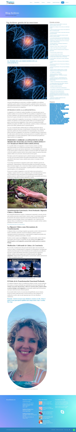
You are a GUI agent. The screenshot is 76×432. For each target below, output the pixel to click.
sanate (51, 121)
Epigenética (32, 64)
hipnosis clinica (52, 110)
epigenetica (58, 107)
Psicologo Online (59, 119)
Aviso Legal (66, 429)
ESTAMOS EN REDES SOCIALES (56, 86)
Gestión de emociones (38, 64)
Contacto (66, 2)
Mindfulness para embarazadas (55, 114)
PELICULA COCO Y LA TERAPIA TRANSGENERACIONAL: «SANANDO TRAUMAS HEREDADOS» (58, 75)
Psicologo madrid (52, 119)
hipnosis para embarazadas (54, 111)
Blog (62, 2)
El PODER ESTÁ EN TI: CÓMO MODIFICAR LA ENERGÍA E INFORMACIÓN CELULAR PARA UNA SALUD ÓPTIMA (58, 79)
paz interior (59, 115)
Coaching (48, 2)
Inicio (31, 2)
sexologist (67, 121)
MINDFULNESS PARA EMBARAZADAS (57, 91)
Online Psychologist (53, 115)
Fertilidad (58, 109)
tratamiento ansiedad (53, 123)
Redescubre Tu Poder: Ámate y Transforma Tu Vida (58, 46)
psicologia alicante (61, 117)
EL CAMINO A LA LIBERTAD (55, 72)
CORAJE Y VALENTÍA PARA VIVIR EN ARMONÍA (59, 81)
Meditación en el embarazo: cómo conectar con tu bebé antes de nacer (48, 408)
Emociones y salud (28, 64)
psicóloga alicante (65, 119)
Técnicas (43, 2)
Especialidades (36, 2)
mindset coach (62, 114)
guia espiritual (63, 109)
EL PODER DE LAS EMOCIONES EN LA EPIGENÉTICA (60, 89)
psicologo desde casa (59, 118)
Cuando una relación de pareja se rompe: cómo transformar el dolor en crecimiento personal (48, 412)
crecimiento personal (53, 106)
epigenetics (62, 107)
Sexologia (63, 121)
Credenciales (53, 429)
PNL (62, 115)
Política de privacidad (59, 429)
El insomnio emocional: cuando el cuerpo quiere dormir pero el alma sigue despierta (48, 417)
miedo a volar (61, 113)
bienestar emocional (53, 105)
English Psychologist (56, 2)
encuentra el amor (53, 107)
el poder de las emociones (61, 106)
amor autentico (52, 103)
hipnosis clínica (58, 110)
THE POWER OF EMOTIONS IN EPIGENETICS (58, 87)
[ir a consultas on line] (62, 412)
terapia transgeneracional (63, 122)
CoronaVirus (59, 105)
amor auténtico (57, 103)
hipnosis (67, 109)
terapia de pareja (56, 122)
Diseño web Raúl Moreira (26, 429)
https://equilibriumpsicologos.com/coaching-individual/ (16, 224)
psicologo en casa (66, 118)
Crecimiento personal (23, 64)
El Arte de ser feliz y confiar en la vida (56, 52)
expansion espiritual (53, 109)
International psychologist (54, 113)
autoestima (62, 103)
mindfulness (66, 113)
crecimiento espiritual (65, 105)
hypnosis (60, 111)
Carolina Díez (17, 64)
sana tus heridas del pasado (57, 121)
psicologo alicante (53, 118)
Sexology (51, 122)
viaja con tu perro (60, 123)
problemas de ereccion (53, 117)
